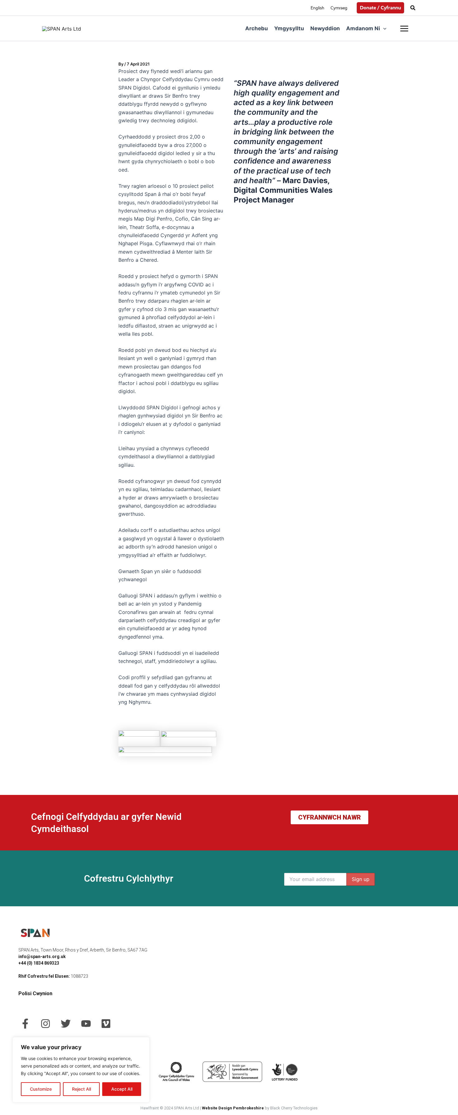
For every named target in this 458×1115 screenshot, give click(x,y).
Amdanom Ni (363, 28)
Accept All (121, 1089)
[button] (380, 7)
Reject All (81, 1089)
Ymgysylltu (289, 28)
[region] (81, 1070)
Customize (41, 1089)
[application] (383, 28)
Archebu (256, 28)
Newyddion (325, 28)
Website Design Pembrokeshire (233, 1108)
